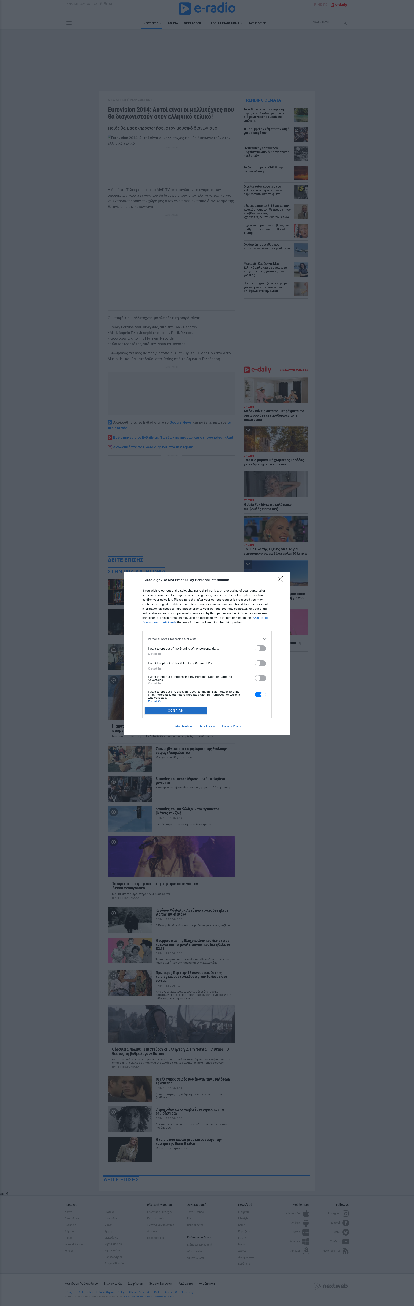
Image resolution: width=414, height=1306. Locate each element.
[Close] (282, 580)
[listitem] (207, 639)
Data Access (207, 726)
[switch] (260, 648)
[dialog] (207, 653)
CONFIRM (176, 710)
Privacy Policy (231, 726)
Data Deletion (182, 726)
